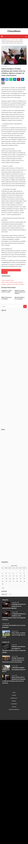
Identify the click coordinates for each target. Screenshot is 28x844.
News (12, 270)
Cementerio (14, 703)
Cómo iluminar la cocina (8, 280)
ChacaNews (14, 31)
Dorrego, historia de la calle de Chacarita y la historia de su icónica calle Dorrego (13, 660)
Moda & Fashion (6, 270)
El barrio (14, 695)
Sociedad (4, 272)
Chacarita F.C (14, 698)
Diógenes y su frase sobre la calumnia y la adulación (20, 292)
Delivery (14, 701)
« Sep (2, 588)
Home (14, 692)
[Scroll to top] (26, 842)
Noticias (18, 270)
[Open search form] (26, 37)
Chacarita (5, 600)
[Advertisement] (14, 14)
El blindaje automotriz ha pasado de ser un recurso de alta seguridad (14, 606)
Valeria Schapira (6, 275)
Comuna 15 (5, 642)
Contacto (14, 706)
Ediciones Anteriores (14, 709)
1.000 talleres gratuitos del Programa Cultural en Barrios (14, 669)
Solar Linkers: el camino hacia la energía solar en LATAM (13, 635)
